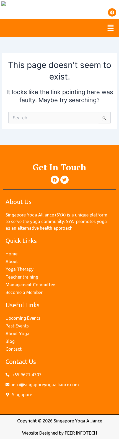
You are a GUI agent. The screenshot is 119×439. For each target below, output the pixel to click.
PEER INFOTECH (81, 432)
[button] (110, 28)
